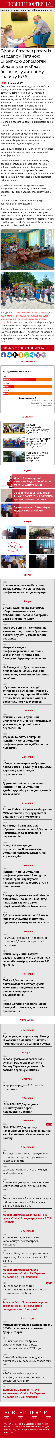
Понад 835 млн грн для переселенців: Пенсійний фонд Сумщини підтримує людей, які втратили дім (24, 851)
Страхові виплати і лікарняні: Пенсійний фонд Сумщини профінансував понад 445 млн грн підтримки (25, 742)
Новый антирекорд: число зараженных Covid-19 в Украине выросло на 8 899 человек (24, 1273)
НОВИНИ (27, 575)
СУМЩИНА (27, 417)
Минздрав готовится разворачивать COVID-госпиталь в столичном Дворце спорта (27, 1328)
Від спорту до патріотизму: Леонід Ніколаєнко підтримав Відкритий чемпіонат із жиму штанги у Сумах (26, 1040)
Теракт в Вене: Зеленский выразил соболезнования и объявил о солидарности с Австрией (26, 1305)
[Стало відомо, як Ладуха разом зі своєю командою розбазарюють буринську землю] (13, 532)
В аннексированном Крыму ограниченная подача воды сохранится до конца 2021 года (22, 1344)
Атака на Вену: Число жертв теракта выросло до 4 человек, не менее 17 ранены (25, 1257)
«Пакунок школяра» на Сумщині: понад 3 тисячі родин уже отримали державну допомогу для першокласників (27, 768)
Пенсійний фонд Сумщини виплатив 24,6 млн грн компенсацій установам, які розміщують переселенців (27, 722)
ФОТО (27, 522)
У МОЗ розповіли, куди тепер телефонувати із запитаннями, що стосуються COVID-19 (24, 1376)
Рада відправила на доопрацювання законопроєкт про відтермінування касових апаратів (25, 1157)
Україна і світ (27, 1020)
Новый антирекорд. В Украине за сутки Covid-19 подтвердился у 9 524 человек (27, 1218)
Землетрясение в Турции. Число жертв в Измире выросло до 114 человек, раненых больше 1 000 (27, 1201)
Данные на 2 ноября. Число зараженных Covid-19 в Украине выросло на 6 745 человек (24, 1393)
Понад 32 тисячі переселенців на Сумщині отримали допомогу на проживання (25, 1007)
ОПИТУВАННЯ (27, 362)
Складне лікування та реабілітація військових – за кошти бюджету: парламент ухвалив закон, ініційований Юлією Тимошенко (26, 900)
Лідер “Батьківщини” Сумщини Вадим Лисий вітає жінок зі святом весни (33, 481)
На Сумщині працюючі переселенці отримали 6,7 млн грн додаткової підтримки (25, 941)
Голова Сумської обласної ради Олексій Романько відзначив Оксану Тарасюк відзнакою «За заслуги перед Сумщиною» (24, 1064)
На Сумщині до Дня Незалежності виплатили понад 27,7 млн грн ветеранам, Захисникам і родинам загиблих (26, 672)
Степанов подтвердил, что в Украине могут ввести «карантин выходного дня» (26, 1185)
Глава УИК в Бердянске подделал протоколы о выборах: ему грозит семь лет (27, 1360)
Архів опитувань (44, 405)
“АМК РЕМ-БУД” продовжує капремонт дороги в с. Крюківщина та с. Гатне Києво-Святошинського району (27, 1132)
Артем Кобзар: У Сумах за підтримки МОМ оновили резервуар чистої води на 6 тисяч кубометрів (27, 813)
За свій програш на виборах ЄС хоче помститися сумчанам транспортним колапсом (33, 496)
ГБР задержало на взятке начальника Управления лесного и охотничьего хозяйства (25, 1289)
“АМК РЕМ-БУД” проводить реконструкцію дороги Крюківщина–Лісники (20, 1107)
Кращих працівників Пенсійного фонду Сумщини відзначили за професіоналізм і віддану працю (24, 588)
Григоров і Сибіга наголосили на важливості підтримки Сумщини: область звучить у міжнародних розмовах (25, 633)
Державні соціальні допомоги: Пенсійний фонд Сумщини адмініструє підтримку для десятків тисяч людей (27, 788)
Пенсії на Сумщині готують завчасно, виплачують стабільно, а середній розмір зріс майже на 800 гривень (26, 959)
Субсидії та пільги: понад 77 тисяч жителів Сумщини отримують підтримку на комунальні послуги (26, 918)
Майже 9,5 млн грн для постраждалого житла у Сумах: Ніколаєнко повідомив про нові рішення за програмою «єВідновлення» (24, 987)
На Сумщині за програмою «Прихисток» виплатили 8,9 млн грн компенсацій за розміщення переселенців (27, 831)
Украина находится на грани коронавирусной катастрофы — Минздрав (22, 1240)
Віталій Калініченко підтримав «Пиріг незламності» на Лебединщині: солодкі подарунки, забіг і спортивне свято (26, 613)
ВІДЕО (27, 470)
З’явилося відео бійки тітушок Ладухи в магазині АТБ (33, 508)
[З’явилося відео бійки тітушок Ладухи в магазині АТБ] (13, 561)
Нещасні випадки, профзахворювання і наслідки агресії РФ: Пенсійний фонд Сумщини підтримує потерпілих (24, 653)
